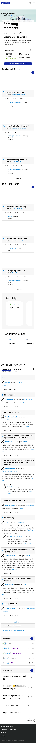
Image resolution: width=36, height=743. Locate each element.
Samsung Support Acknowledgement (14, 630)
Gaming (12, 343)
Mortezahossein (10, 468)
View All (17, 178)
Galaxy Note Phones (17, 209)
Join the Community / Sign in (18, 64)
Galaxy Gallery (27, 399)
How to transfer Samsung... (16, 207)
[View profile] (2, 382)
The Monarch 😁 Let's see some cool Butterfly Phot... (15, 687)
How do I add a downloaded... (17, 239)
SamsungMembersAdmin (14, 102)
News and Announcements (19, 94)
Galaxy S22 (21, 522)
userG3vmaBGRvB (10, 608)
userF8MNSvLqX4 (10, 505)
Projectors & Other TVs (18, 241)
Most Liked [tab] (17, 369)
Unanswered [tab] (6, 371)
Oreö (6, 522)
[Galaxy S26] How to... (14, 271)
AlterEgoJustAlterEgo (12, 417)
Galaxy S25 (20, 382)
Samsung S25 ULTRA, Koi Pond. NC (14, 677)
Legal (3, 736)
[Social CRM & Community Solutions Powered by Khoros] (31, 720)
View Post (5, 385)
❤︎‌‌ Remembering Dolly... (15, 160)
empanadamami (12, 248)
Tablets (28, 556)
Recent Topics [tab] (6, 369)
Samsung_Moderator (16, 536)
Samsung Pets (5, 420)
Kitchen (25, 442)
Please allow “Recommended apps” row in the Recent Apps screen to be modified (19, 462)
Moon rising (8, 395)
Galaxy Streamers (16, 162)
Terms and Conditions (8, 729)
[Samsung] (5, 3)
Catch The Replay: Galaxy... (16, 126)
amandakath (9, 585)
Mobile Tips (15, 273)
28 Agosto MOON (10, 604)
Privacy (3, 733)
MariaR (10, 216)
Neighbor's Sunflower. (11, 712)
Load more (17, 622)
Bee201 (7, 382)
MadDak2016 (9, 442)
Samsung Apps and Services (9, 471)
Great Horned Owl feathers (14, 500)
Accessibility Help (7, 726)
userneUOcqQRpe (10, 556)
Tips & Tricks (14, 308)
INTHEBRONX (9, 399)
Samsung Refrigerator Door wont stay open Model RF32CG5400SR (18, 436)
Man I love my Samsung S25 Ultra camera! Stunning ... (13, 697)
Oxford (9, 487)
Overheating (9, 518)
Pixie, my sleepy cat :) (12, 412)
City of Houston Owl (10, 705)
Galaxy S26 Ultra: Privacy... (16, 92)
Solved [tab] (16, 371)
